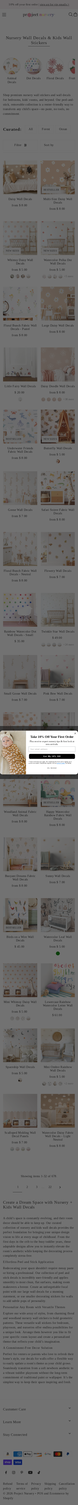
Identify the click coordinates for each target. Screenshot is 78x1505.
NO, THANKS (52, 768)
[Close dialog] (75, 733)
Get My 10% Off (52, 756)
